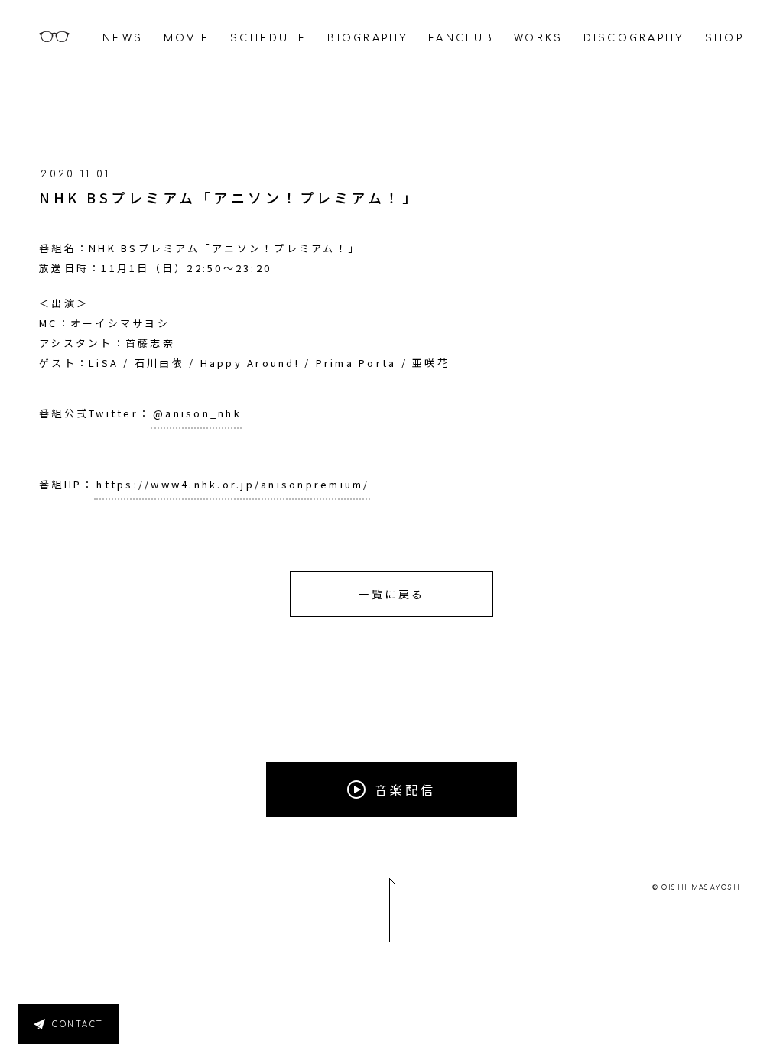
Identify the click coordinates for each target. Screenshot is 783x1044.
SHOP (724, 38)
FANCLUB (461, 38)
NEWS (122, 38)
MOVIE (187, 38)
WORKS (538, 38)
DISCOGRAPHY (634, 38)
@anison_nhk (197, 413)
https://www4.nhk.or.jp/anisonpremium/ (232, 484)
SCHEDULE (268, 38)
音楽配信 (405, 789)
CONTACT (78, 1024)
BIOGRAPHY (367, 38)
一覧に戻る (391, 593)
